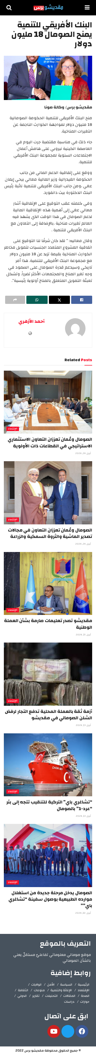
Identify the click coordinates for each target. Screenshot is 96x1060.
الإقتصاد (12, 429)
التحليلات (51, 996)
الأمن (51, 984)
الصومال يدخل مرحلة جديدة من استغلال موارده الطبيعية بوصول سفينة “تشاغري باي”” (50, 899)
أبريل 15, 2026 (84, 634)
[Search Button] (9, 7)
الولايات (36, 984)
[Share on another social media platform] (15, 300)
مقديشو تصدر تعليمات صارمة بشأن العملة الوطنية (48, 623)
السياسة (66, 984)
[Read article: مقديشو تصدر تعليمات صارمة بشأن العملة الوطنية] (48, 583)
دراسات (69, 1002)
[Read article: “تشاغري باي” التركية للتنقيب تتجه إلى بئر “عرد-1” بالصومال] (48, 765)
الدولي (22, 996)
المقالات (69, 996)
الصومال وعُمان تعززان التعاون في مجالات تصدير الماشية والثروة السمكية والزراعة (50, 533)
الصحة (85, 996)
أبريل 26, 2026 (83, 453)
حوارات (84, 1002)
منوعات (39, 990)
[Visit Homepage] (48, 7)
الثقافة (23, 990)
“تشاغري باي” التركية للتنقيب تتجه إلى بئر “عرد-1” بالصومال (49, 805)
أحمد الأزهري (31, 321)
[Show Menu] (87, 7)
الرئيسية (83, 984)
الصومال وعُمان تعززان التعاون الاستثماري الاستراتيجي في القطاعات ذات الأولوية (50, 442)
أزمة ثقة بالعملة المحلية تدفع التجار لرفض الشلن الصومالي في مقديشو (48, 714)
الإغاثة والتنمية (61, 990)
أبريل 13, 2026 (84, 725)
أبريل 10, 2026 (83, 913)
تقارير (35, 996)
